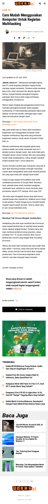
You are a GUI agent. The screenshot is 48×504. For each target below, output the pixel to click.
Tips (16, 301)
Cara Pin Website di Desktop (22, 213)
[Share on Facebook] (14, 38)
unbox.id (17, 288)
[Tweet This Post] (19, 38)
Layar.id (27, 495)
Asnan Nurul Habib (19, 32)
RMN (29, 499)
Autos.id (21, 495)
